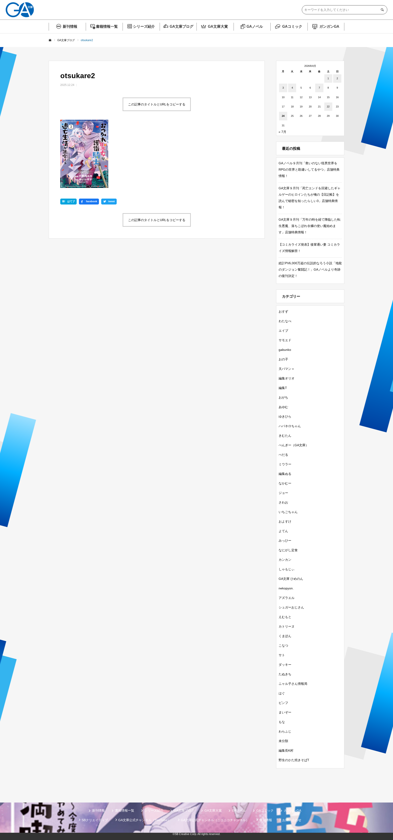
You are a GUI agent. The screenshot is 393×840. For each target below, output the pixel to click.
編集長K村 (286, 750)
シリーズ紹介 (144, 26)
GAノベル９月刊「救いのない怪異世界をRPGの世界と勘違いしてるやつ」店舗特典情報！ (309, 169)
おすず (283, 311)
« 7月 (282, 132)
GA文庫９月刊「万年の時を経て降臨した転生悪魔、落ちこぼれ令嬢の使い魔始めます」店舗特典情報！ (309, 226)
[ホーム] (50, 40)
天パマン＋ (287, 369)
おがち (283, 397)
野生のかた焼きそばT (294, 760)
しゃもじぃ (287, 569)
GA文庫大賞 (218, 26)
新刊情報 (70, 26)
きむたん (285, 435)
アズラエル (287, 598)
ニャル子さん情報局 (293, 683)
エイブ (283, 330)
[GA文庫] (20, 9)
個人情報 (265, 820)
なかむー (285, 483)
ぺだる (283, 454)
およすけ (285, 521)
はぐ (282, 693)
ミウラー (285, 464)
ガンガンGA (329, 26)
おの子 (283, 359)
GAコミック (292, 26)
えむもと (285, 617)
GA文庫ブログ (181, 26)
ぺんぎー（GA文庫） (294, 445)
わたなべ (285, 321)
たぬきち (285, 674)
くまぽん (285, 636)
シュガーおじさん (291, 607)
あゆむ (283, 407)
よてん (283, 531)
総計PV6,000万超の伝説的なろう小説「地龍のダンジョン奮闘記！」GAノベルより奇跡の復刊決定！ (310, 269)
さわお (283, 502)
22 (328, 106)
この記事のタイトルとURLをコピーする (156, 104)
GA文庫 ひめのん (291, 579)
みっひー (285, 540)
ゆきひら (285, 416)
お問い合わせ (291, 820)
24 (283, 116)
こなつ (283, 645)
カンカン (285, 559)
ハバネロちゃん (290, 426)
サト (282, 655)
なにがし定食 (288, 550)
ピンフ (283, 703)
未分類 (283, 741)
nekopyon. (286, 588)
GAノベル (255, 26)
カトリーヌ (287, 626)
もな (282, 722)
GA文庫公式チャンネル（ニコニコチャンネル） (215, 820)
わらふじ (285, 731)
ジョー (283, 493)
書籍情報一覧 (107, 26)
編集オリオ (287, 378)
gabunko (285, 349)
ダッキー (285, 664)
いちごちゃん (288, 512)
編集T (283, 388)
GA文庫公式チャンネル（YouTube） (144, 820)
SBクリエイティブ (95, 820)
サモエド (285, 340)
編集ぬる (285, 474)
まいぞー (285, 712)
